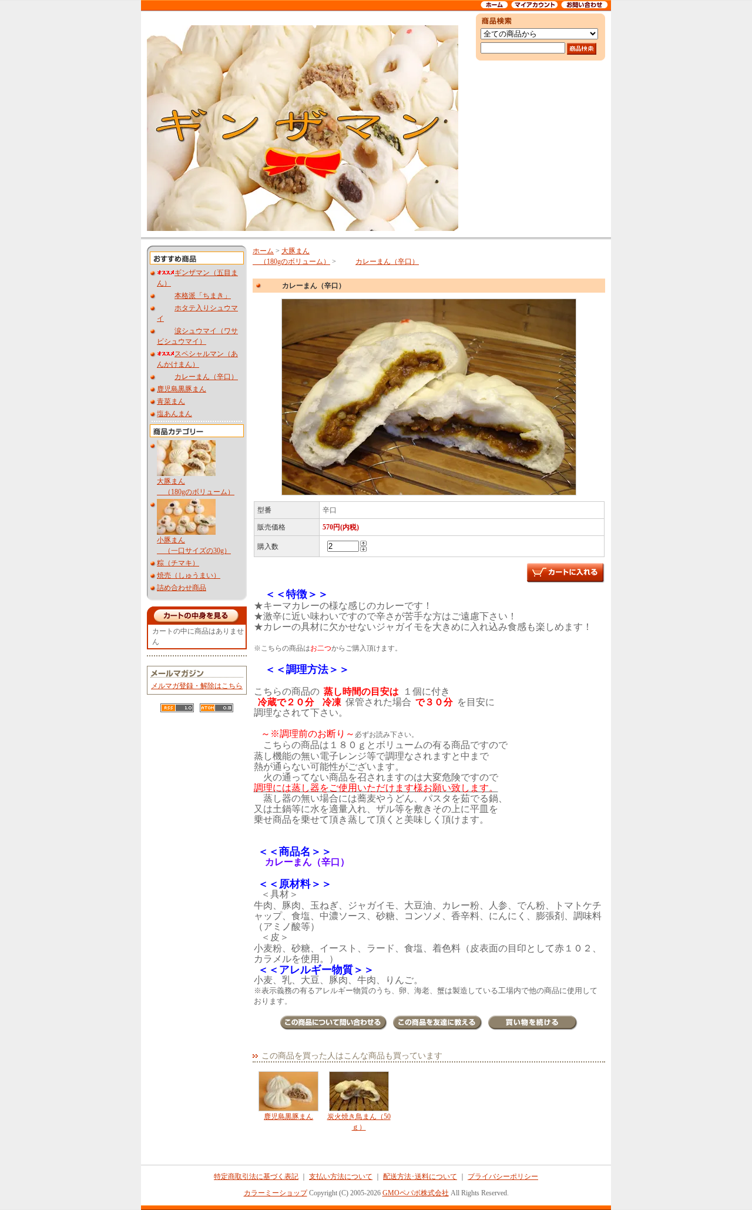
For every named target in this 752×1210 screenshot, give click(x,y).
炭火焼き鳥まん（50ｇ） (359, 1121)
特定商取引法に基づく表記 (256, 1176)
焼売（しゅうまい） (188, 575)
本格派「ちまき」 (202, 295)
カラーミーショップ (275, 1193)
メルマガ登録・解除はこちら (197, 686)
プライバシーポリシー (503, 1176)
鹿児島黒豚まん (181, 389)
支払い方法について (340, 1176)
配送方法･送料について (420, 1176)
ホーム (263, 251)
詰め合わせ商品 (181, 588)
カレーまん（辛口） (206, 377)
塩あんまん (174, 414)
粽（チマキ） (178, 563)
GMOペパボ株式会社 (415, 1193)
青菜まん (171, 401)
